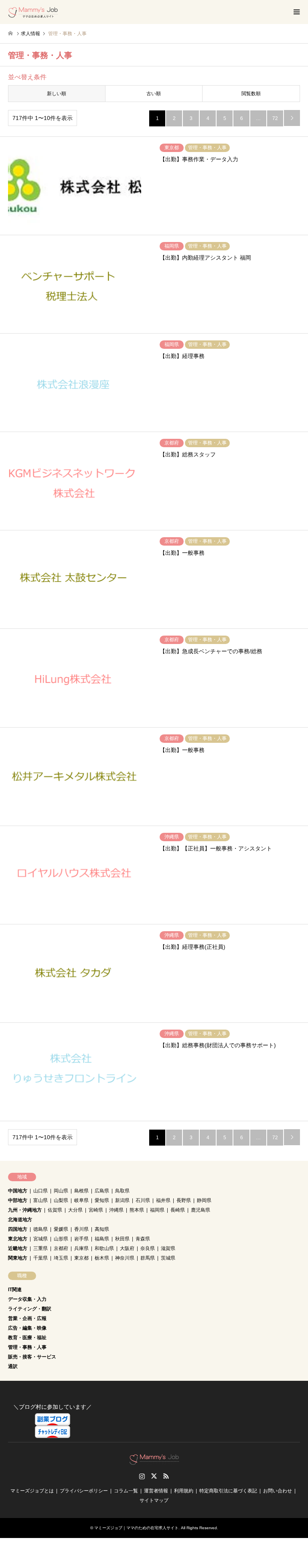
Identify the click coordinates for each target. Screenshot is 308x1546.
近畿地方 (17, 1248)
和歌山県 (104, 1248)
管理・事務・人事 (27, 1347)
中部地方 (17, 1200)
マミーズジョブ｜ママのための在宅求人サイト (136, 1528)
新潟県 (122, 1200)
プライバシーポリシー (84, 1491)
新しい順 (56, 93)
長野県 (183, 1200)
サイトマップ (154, 1500)
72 (275, 118)
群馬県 (147, 1258)
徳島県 (40, 1229)
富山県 (40, 1200)
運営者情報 (156, 1491)
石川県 (143, 1200)
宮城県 (40, 1239)
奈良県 (147, 1248)
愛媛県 (61, 1229)
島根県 (81, 1191)
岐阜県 (81, 1200)
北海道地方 (20, 1219)
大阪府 (127, 1248)
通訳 (13, 1366)
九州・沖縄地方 (25, 1210)
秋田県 (122, 1239)
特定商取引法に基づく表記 (228, 1491)
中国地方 (17, 1191)
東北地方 (17, 1239)
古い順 (153, 93)
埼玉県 (61, 1258)
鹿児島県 (200, 1210)
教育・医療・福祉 (27, 1337)
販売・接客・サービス (32, 1357)
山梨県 (61, 1200)
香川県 (81, 1229)
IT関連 (15, 1289)
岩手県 (81, 1239)
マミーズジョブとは (32, 1491)
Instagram (142, 1476)
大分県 (75, 1210)
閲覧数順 (251, 93)
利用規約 (183, 1491)
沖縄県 (116, 1210)
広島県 (102, 1191)
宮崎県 (96, 1210)
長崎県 (177, 1210)
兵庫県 (81, 1248)
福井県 (163, 1200)
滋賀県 (168, 1248)
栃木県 (102, 1258)
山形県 (61, 1239)
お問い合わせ (277, 1491)
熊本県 (137, 1210)
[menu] (296, 12)
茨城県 (168, 1258)
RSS (166, 1476)
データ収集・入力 (27, 1299)
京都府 (61, 1248)
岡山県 (61, 1191)
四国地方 (17, 1229)
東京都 (81, 1258)
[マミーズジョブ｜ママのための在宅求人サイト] (33, 12)
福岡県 (157, 1210)
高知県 (102, 1229)
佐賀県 (55, 1210)
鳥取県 (122, 1191)
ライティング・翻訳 (29, 1309)
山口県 (40, 1191)
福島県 (102, 1239)
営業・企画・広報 (27, 1318)
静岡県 (204, 1200)
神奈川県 (124, 1258)
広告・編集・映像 (27, 1328)
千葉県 (40, 1258)
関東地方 (17, 1258)
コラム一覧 (126, 1491)
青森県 (143, 1239)
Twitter (154, 1476)
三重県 (40, 1248)
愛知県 (102, 1200)
